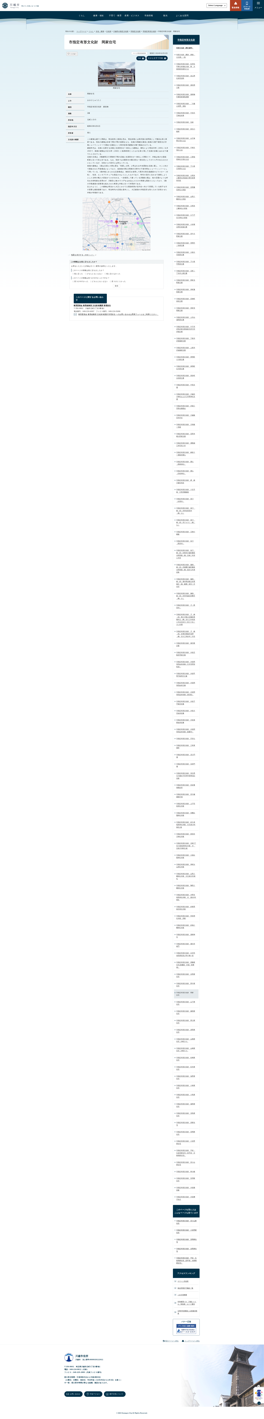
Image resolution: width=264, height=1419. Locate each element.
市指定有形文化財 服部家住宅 (185, 1012)
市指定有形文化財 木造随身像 (185, 1189)
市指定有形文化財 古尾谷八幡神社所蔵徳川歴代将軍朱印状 (185, 178)
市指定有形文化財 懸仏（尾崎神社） (185, 463)
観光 (165, 15)
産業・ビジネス (132, 15)
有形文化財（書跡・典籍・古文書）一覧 (185, 56)
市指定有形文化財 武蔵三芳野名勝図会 (185, 407)
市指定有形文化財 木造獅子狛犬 (185, 1198)
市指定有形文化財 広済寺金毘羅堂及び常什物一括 (185, 954)
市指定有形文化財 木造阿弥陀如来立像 (185, 684)
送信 (116, 286)
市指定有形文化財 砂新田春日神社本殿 (185, 908)
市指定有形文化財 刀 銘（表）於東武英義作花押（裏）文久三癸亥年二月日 (185, 634)
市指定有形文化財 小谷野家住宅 (185, 1142)
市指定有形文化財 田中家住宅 (185, 985)
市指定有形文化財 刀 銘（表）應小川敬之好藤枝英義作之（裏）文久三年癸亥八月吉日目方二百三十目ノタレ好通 (185, 619)
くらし (82, 15)
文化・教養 (100, 31)
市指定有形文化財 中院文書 (185, 386)
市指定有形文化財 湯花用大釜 (185, 86)
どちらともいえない (95, 274)
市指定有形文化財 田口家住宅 (185, 1022)
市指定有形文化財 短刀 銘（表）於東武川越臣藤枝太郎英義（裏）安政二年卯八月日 (185, 554)
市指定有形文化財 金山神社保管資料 (185, 77)
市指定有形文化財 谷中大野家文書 (185, 235)
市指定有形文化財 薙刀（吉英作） (185, 500)
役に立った (78, 274)
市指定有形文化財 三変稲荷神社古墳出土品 (185, 158)
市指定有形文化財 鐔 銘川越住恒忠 (185, 481)
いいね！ (74, 54)
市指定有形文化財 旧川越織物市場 (185, 795)
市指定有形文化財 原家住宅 (185, 1124)
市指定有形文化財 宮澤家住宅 (185, 1179)
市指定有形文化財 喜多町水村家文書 (185, 377)
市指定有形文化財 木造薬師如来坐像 (185, 721)
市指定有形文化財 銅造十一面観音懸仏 (185, 453)
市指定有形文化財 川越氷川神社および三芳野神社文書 (185, 396)
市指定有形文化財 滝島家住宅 (185, 1114)
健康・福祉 (98, 15)
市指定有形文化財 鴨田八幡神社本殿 (185, 887)
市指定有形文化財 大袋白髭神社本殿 (185, 856)
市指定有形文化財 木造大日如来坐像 (185, 712)
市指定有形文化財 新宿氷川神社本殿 (185, 835)
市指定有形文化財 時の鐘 (185, 1171)
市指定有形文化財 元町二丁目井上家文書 (185, 272)
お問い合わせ (75, 1394)
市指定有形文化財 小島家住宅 (185, 1096)
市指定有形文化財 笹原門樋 (185, 765)
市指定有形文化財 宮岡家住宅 (185, 1133)
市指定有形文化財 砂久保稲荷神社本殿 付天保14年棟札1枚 (186, 824)
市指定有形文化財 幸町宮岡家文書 (185, 309)
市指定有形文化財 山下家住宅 (185, 1003)
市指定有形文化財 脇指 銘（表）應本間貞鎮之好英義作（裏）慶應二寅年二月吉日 (185, 582)
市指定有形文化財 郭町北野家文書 (185, 281)
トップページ (82, 31)
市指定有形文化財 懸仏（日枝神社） (185, 472)
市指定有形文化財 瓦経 (185, 122)
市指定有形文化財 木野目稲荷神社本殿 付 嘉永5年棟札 (186, 897)
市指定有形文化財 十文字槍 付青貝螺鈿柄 (185, 491)
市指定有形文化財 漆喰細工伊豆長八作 (185, 444)
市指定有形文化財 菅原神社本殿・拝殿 (185, 917)
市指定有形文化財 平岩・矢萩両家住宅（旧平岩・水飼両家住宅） (185, 1153)
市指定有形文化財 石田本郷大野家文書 (185, 435)
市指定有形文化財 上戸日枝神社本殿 (185, 805)
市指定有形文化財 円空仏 (185, 738)
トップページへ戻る (192, 1341)
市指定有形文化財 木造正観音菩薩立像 (185, 654)
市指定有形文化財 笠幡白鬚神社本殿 (185, 814)
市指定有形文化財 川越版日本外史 (185, 416)
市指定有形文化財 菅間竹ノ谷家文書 (185, 244)
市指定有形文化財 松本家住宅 (185, 1068)
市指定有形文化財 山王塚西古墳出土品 (185, 139)
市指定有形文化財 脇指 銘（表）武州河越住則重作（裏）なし (185, 596)
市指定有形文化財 (149, 31)
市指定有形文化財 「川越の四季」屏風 (185, 105)
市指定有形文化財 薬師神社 (185, 936)
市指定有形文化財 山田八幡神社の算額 (185, 198)
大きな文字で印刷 (155, 58)
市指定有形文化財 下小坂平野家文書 (185, 263)
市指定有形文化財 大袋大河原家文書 (185, 253)
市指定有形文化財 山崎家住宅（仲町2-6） (185, 1040)
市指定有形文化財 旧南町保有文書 (185, 300)
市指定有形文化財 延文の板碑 (185, 130)
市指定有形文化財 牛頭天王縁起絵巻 (185, 114)
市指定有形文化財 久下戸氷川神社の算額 (185, 216)
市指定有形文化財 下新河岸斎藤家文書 (185, 340)
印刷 (139, 58)
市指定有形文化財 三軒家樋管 (185, 747)
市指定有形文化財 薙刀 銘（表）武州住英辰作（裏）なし (185, 510)
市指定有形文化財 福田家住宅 (185, 1105)
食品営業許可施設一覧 (185, 1288)
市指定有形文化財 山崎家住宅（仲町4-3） (185, 1049)
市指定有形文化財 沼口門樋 (185, 756)
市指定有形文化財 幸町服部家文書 (185, 291)
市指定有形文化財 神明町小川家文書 (185, 358)
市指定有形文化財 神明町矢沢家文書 (185, 367)
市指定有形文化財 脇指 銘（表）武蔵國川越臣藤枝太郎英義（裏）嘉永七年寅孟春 (185, 568)
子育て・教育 (115, 15)
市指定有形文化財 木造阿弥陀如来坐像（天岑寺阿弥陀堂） (185, 664)
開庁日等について (116, 1394)
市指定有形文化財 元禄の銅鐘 (185, 533)
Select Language (215, 6)
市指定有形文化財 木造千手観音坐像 (185, 703)
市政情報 (148, 15)
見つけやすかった (81, 281)
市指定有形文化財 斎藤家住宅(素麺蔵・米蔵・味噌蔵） (185, 964)
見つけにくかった (119, 281)
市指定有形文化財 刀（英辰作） (185, 606)
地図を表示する (82, 255)
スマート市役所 (247, 8)
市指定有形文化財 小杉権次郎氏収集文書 (185, 226)
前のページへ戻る (172, 1341)
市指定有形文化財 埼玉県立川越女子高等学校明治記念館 (185, 775)
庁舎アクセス (95, 1394)
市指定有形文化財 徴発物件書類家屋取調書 (185, 96)
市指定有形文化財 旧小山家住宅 (185, 1163)
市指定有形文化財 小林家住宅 (185, 1087)
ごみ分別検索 (182, 1295)
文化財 (108, 31)
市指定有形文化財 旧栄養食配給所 (185, 786)
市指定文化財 (136, 31)
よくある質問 (182, 15)
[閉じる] (258, 1386)
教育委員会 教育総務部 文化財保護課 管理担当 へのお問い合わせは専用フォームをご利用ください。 (118, 314)
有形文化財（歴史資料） (185, 48)
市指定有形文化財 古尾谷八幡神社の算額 (185, 207)
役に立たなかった (113, 274)
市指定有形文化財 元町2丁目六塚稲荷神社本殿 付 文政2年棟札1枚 (186, 845)
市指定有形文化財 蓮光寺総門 (185, 945)
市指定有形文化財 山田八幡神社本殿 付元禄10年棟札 (186, 876)
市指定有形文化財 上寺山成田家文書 (185, 318)
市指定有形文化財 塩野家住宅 (185, 1077)
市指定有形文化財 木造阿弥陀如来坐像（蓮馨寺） (185, 730)
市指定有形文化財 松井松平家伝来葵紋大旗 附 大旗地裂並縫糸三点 (185, 66)
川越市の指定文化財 (120, 31)
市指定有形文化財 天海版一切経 (185, 426)
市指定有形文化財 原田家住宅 (185, 1031)
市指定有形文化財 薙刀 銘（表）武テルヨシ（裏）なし (185, 522)
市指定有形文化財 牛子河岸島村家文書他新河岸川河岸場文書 (185, 329)
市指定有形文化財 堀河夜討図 (185, 644)
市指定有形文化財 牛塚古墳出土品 (185, 149)
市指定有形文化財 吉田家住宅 (185, 975)
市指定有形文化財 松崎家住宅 (185, 1059)
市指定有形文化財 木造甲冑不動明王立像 (185, 675)
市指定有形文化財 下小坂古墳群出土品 (185, 167)
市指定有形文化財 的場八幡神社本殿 (185, 926)
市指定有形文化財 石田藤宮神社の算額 (185, 188)
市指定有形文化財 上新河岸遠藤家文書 (185, 349)
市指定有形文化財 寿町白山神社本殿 (185, 866)
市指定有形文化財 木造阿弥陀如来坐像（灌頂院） (185, 693)
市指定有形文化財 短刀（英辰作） (185, 542)
